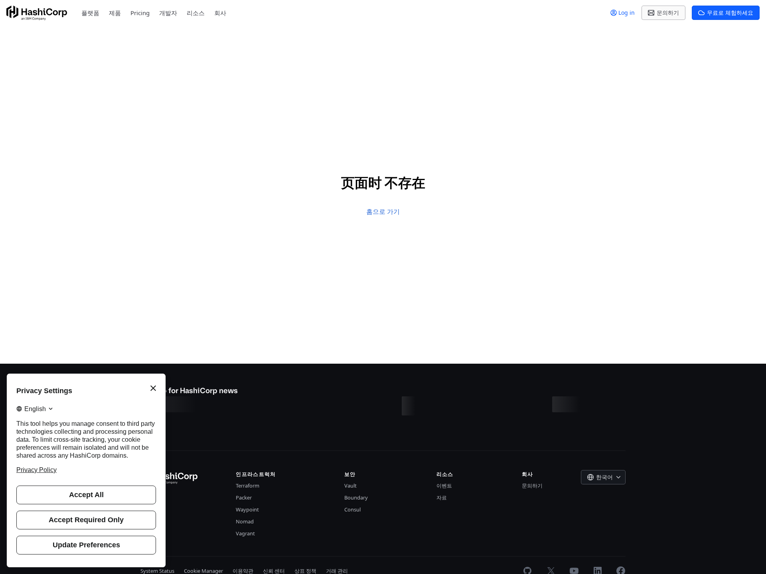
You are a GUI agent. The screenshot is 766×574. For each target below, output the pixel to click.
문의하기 (532, 485)
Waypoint (247, 509)
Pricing (140, 13)
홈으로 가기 (383, 211)
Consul (352, 509)
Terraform (247, 485)
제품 (115, 13)
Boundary (356, 497)
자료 (441, 497)
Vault (350, 485)
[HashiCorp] (36, 13)
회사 (220, 13)
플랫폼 (90, 13)
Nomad (245, 521)
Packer (244, 497)
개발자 (168, 13)
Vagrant (245, 533)
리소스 (196, 13)
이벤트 (444, 485)
